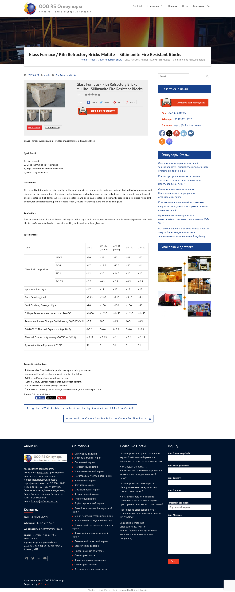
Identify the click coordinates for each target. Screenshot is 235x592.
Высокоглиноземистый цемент (90, 569)
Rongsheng (42, 472)
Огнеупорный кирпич (85, 453)
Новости (172, 6)
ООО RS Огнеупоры (60, 6)
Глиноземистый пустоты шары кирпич (94, 515)
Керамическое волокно (86, 545)
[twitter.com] (32, 558)
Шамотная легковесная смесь (90, 560)
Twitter (105, 102)
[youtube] (44, 558)
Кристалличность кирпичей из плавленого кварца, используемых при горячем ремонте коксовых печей (183, 206)
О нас (185, 6)
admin (47, 75)
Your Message (175, 514)
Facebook (92, 102)
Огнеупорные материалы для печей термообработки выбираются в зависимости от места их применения (183, 166)
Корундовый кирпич (84, 484)
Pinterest (118, 102)
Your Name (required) (179, 453)
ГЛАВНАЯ (137, 6)
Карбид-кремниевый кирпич (89, 503)
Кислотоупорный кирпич (87, 489)
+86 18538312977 (177, 113)
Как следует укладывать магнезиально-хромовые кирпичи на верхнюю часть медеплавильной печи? (180, 180)
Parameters (34, 127)
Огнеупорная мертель (86, 564)
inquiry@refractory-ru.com (44, 501)
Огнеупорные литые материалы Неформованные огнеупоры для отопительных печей (176, 193)
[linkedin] (38, 558)
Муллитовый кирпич (85, 498)
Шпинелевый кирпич (85, 480)
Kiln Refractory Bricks (65, 75)
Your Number (174, 490)
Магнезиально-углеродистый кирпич (93, 475)
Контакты (198, 6)
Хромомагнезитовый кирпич (89, 471)
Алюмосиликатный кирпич (88, 457)
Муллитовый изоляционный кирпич (93, 520)
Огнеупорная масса (84, 555)
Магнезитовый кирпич (86, 466)
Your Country (174, 477)
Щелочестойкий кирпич (86, 494)
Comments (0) (52, 127)
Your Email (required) (178, 465)
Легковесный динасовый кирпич (91, 541)
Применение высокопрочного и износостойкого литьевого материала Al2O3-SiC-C (183, 219)
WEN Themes (44, 584)
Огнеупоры (153, 6)
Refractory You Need (178, 502)
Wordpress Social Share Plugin (103, 590)
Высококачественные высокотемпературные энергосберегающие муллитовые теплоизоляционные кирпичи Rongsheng (183, 232)
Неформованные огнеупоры (89, 550)
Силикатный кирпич (84, 462)
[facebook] (26, 558)
